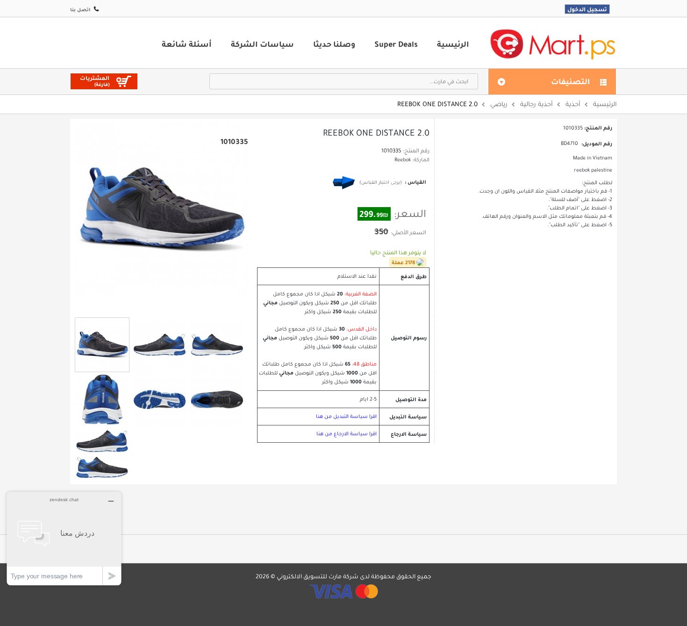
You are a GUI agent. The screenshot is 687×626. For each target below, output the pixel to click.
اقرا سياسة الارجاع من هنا (346, 434)
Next (173, 304)
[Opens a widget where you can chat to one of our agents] (64, 538)
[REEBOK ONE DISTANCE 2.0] (102, 344)
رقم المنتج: (416, 150)
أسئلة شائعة (187, 44)
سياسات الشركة (262, 44)
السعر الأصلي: (408, 232)
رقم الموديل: (596, 143)
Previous (149, 304)
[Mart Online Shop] (552, 44)
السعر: (410, 213)
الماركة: (420, 160)
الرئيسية (453, 44)
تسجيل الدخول (587, 9)
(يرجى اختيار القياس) (380, 182)
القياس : (414, 182)
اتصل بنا (80, 10)
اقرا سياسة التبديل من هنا (346, 416)
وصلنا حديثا (334, 44)
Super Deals (396, 44)
